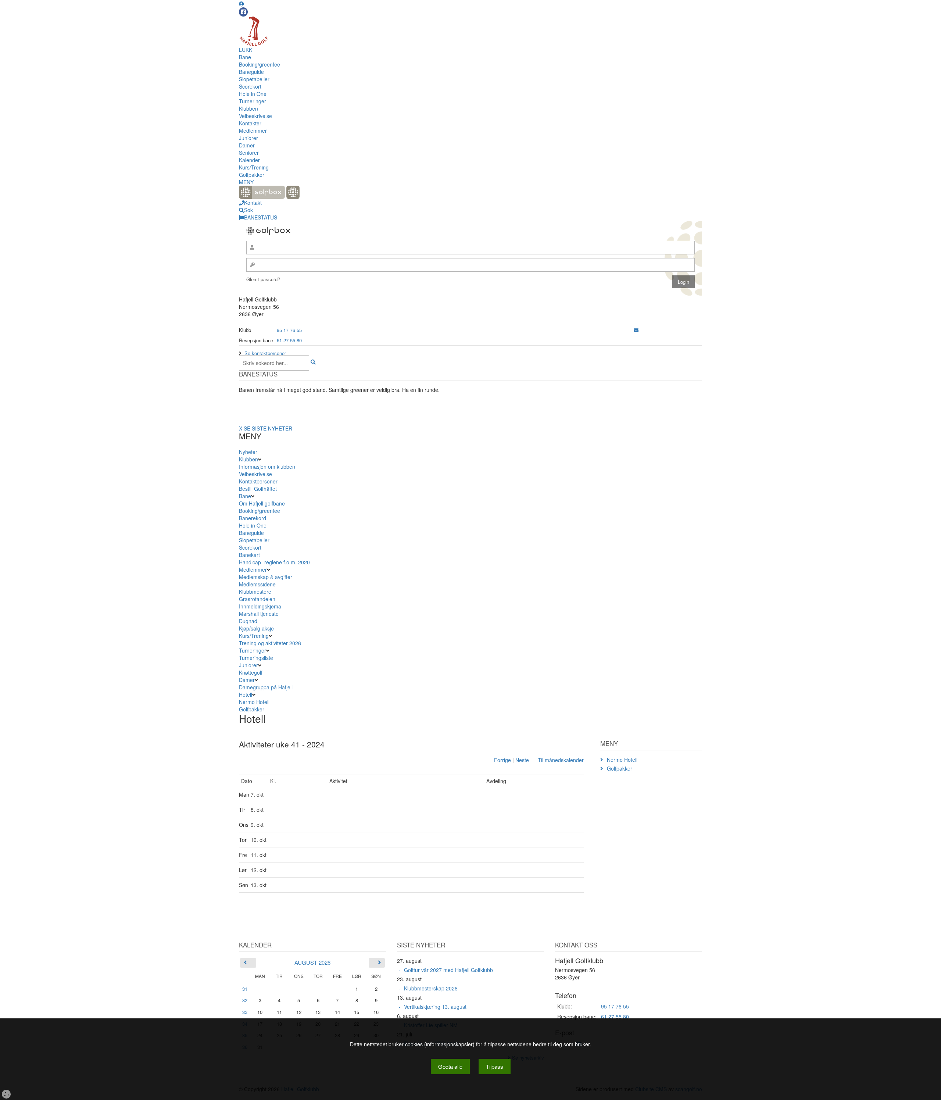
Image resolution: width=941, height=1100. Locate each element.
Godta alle (450, 1066)
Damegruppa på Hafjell (266, 687)
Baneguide (251, 71)
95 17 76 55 (289, 329)
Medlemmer (253, 130)
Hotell (245, 694)
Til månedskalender (561, 760)
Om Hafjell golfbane (262, 503)
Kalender (249, 160)
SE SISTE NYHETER (268, 428)
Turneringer (252, 101)
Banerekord (252, 518)
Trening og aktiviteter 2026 (270, 643)
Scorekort (250, 86)
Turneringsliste (256, 657)
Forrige (502, 760)
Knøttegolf (250, 672)
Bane (245, 57)
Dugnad (248, 621)
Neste (522, 760)
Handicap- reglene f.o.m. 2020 (274, 562)
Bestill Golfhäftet (258, 488)
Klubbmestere (255, 591)
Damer (247, 145)
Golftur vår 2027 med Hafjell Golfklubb (448, 970)
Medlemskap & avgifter (265, 577)
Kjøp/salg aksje (256, 628)
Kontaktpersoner (258, 481)
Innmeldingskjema (260, 606)
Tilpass (494, 1066)
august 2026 (312, 962)
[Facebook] (243, 12)
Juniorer (248, 138)
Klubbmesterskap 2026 (431, 988)
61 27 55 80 (289, 340)
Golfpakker (251, 174)
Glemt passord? (263, 279)
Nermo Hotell (254, 702)
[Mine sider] (241, 3)
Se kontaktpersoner (265, 353)
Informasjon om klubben (267, 466)
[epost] (636, 329)
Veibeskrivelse (255, 115)
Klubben (248, 108)
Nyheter (248, 452)
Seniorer (249, 152)
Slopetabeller (254, 79)
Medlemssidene (257, 584)
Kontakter (250, 123)
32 (244, 1000)
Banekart (249, 554)
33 (244, 1011)
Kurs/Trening (254, 167)
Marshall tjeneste (259, 613)
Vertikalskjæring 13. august (435, 1006)
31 (244, 988)
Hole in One (252, 93)
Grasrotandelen (257, 599)
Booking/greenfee (259, 64)
